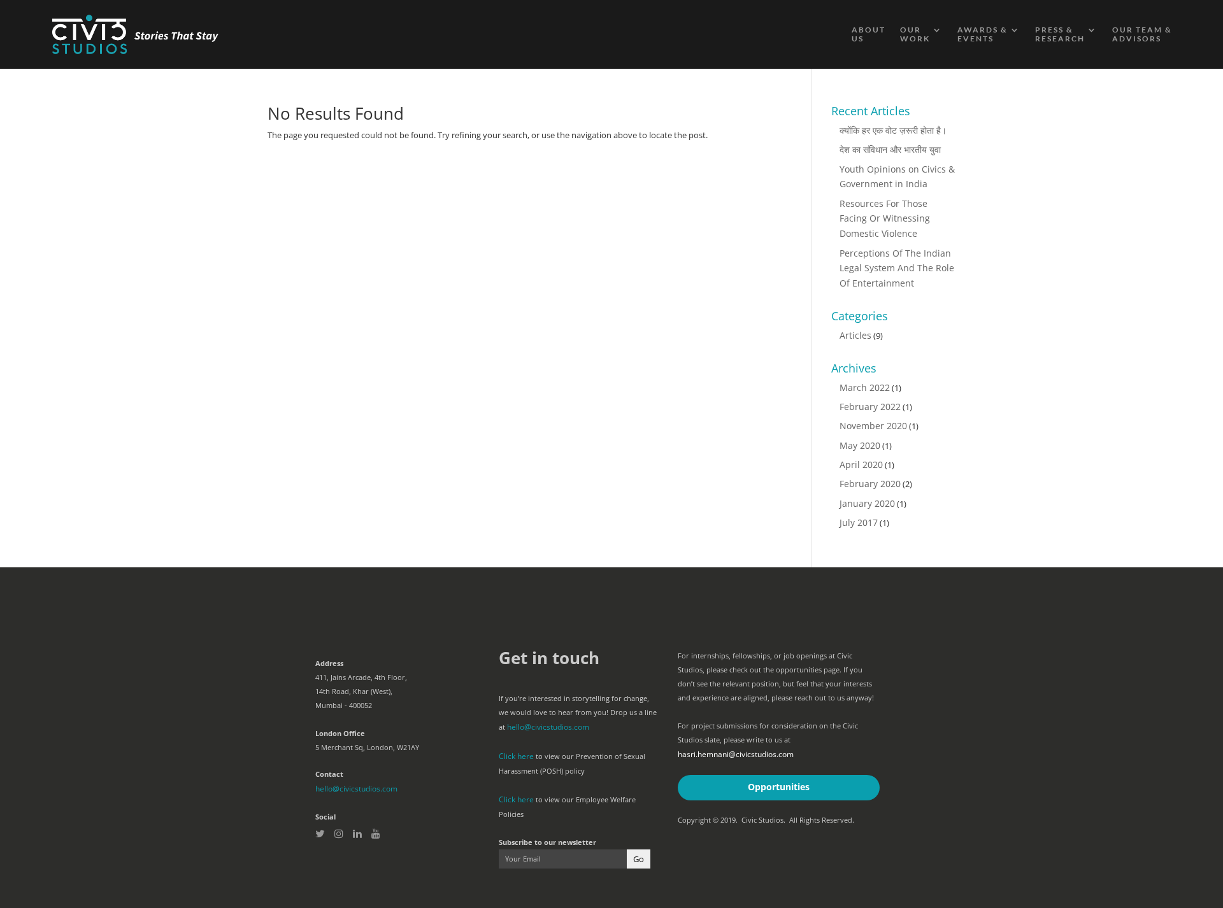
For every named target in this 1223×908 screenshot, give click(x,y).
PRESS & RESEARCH (1060, 34)
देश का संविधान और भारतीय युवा (886, 148)
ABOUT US (868, 34)
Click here (515, 720)
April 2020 (858, 433)
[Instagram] (338, 798)
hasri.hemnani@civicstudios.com (732, 719)
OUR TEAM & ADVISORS (1142, 34)
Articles (853, 310)
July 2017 (856, 488)
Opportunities (778, 750)
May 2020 (858, 416)
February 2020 (867, 452)
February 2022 (867, 379)
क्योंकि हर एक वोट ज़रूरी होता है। (888, 130)
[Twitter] (320, 798)
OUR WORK (915, 34)
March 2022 (861, 361)
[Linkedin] (357, 798)
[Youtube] (375, 798)
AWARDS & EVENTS (982, 34)
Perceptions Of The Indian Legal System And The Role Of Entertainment (896, 245)
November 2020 (870, 397)
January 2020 (864, 470)
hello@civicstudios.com (353, 753)
